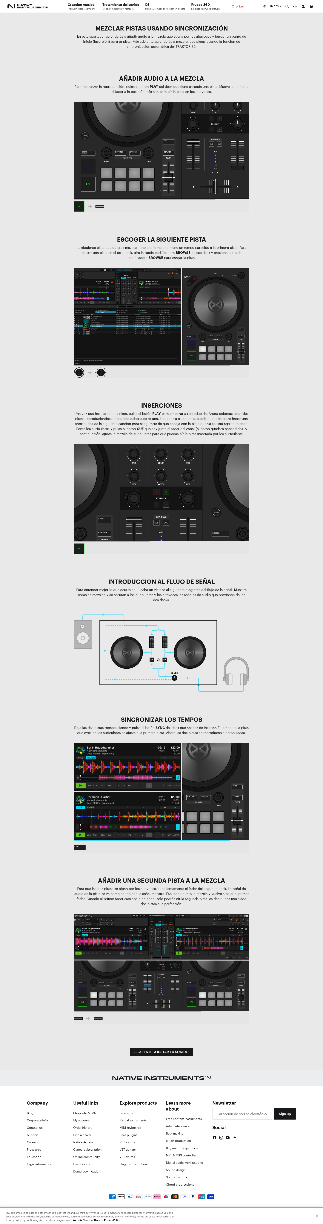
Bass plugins (128, 1134)
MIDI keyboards (130, 1127)
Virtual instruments (133, 1120)
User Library (81, 1164)
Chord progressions (180, 1184)
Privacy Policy (112, 1220)
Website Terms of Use (86, 1220)
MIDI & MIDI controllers (182, 1155)
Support (33, 1134)
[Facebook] (214, 1137)
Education (34, 1156)
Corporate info (37, 1120)
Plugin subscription (133, 1164)
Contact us (35, 1127)
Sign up (285, 1113)
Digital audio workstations (184, 1162)
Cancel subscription (87, 1149)
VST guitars (128, 1149)
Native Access (83, 1142)
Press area (34, 1149)
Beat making (175, 1133)
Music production (178, 1140)
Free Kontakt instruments (184, 1118)
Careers (32, 1142)
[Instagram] (221, 1137)
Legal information (39, 1164)
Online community (86, 1156)
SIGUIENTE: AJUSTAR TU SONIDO (161, 1051)
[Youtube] (227, 1137)
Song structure (176, 1177)
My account (81, 1120)
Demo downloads (85, 1171)
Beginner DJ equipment (182, 1148)
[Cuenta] (303, 6)
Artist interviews (177, 1126)
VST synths (127, 1142)
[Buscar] (287, 6)
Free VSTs (126, 1113)
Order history (82, 1127)
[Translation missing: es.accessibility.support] (295, 6)
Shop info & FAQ (84, 1113)
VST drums (127, 1156)
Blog (30, 1113)
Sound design (176, 1169)
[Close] (317, 1215)
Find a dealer (82, 1134)
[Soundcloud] (234, 1137)
